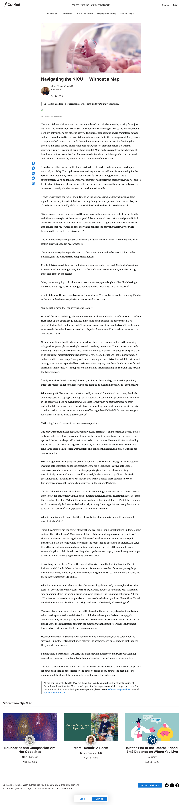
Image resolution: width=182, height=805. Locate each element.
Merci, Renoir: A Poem (91, 748)
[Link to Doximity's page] (152, 740)
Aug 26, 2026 (20, 761)
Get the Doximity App (150, 785)
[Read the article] (30, 727)
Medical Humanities (106, 14)
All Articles (52, 14)
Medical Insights (128, 14)
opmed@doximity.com (55, 692)
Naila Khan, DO (30, 757)
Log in (83, 799)
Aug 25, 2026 (81, 757)
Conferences (67, 14)
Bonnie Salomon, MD (91, 753)
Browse (165, 5)
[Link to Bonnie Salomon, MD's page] (91, 740)
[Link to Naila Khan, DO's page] (30, 740)
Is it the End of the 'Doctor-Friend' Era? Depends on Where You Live (152, 750)
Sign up (99, 799)
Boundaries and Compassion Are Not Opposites (29, 750)
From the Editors (85, 14)
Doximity (152, 757)
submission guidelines (119, 689)
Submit (176, 5)
